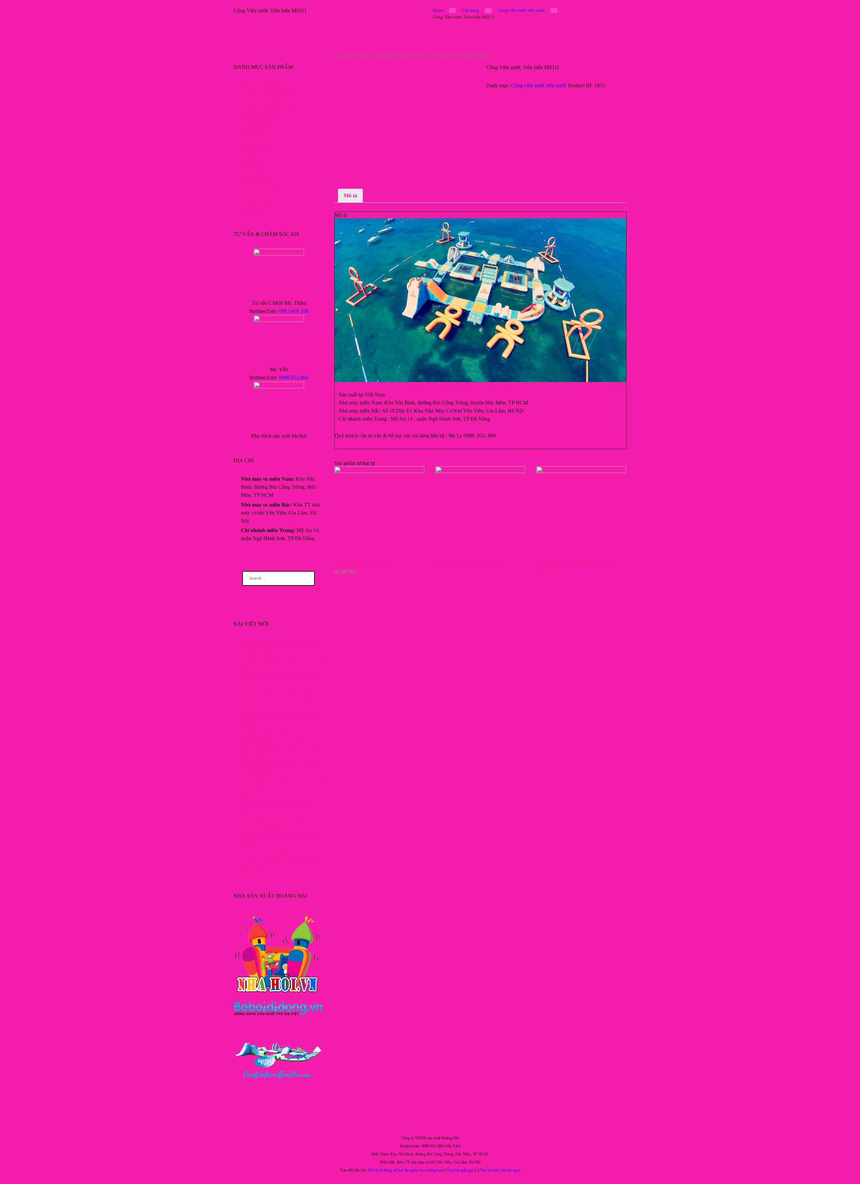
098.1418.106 (293, 311)
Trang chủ (344, 55)
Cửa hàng (470, 10)
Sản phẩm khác (257, 200)
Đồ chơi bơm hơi (259, 114)
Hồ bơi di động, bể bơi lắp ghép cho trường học (405, 1170)
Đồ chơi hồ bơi (257, 124)
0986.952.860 (293, 377)
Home (438, 10)
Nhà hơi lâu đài (257, 171)
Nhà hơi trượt (255, 181)
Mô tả (350, 195)
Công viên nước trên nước (521, 10)
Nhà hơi (249, 162)
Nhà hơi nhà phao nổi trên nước (469, 562)
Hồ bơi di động (257, 152)
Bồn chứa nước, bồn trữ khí (270, 85)
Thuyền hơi (253, 209)
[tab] (350, 196)
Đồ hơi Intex (254, 133)
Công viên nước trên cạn (267, 95)
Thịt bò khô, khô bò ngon (500, 1170)
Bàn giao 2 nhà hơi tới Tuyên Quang (279, 854)
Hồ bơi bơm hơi (257, 143)
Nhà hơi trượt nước (261, 190)
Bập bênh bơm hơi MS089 (362, 562)
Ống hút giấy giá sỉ (461, 1170)
